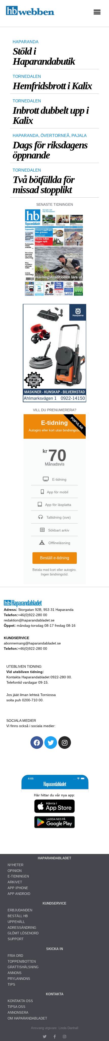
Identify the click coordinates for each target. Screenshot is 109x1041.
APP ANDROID (19, 894)
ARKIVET (15, 882)
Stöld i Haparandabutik (44, 56)
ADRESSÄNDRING (22, 928)
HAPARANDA (26, 42)
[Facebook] (36, 742)
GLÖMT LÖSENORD (23, 933)
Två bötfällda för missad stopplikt (43, 184)
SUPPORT (16, 939)
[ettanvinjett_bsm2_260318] (54, 402)
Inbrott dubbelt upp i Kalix (50, 115)
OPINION (15, 871)
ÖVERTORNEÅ (55, 135)
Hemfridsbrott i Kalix (52, 85)
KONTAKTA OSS (20, 1001)
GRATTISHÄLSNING (23, 967)
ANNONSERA (18, 1012)
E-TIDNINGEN (18, 876)
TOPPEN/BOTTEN (22, 961)
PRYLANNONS (19, 979)
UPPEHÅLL (16, 922)
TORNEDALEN (27, 76)
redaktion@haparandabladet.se (29, 620)
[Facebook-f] (55, 1036)
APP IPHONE (18, 888)
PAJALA (79, 135)
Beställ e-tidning (54, 558)
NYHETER (15, 865)
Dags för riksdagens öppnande (50, 150)
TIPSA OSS (16, 1007)
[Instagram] (64, 742)
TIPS (11, 984)
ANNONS (15, 973)
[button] (97, 12)
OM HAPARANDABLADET (27, 1018)
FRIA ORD (15, 956)
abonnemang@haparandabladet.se (32, 643)
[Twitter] (50, 742)
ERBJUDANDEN (20, 910)
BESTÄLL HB (18, 916)
